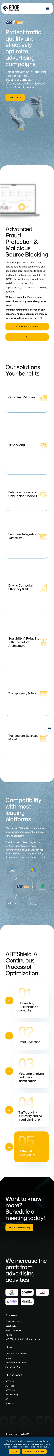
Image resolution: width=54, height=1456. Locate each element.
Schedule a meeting (19, 1227)
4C (6, 1399)
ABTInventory (11, 1394)
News (8, 1358)
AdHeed (9, 1403)
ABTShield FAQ (12, 1366)
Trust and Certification (15, 1353)
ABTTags (9, 1385)
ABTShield (10, 1381)
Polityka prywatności (34, 1451)
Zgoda (14, 1451)
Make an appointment (15, 1362)
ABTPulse (10, 1390)
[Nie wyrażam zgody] (50, 1446)
